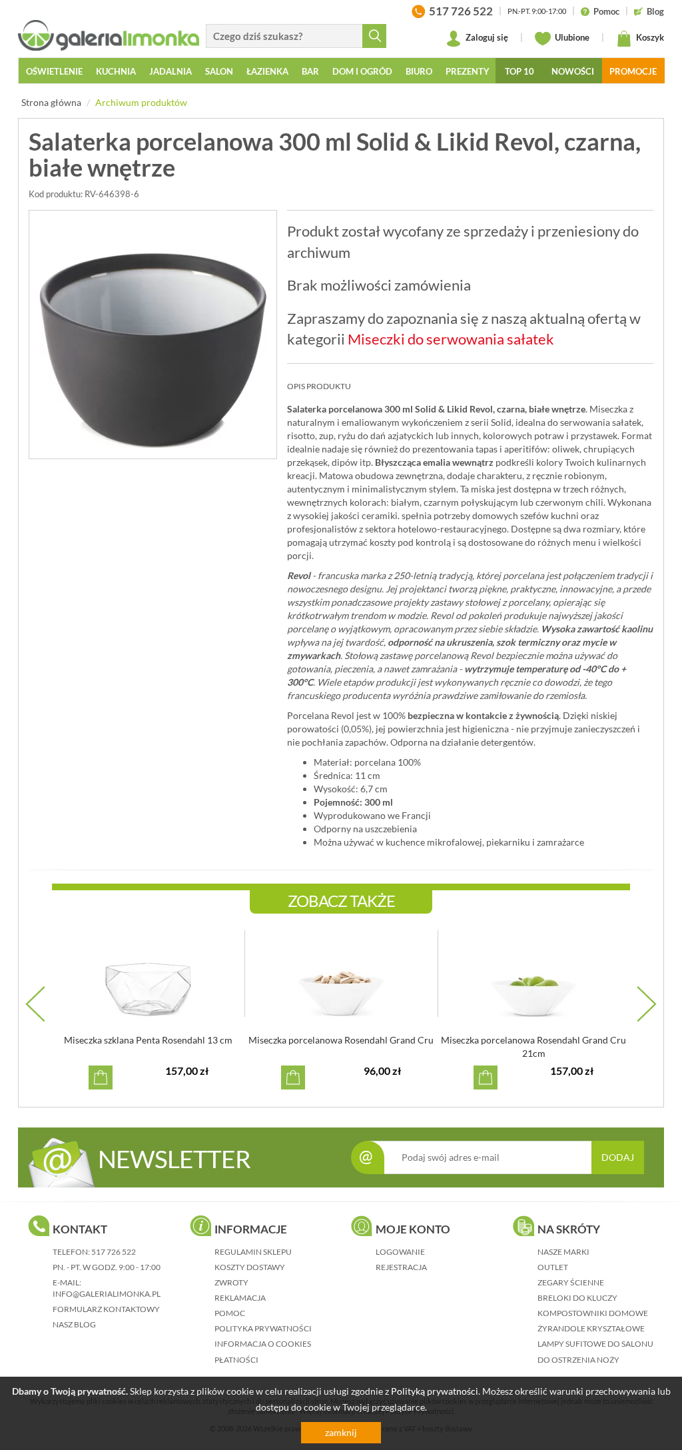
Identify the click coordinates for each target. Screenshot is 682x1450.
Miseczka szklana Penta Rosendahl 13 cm (148, 1040)
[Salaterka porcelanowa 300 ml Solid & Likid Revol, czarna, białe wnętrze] (153, 334)
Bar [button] (310, 71)
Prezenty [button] (468, 71)
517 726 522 (113, 1252)
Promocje (633, 71)
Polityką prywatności (434, 1391)
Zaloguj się (486, 37)
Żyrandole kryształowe (591, 1328)
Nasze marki (563, 1252)
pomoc (229, 1313)
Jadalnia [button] (170, 71)
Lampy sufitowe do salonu (595, 1344)
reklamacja (240, 1298)
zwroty (231, 1282)
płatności (236, 1360)
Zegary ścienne (570, 1282)
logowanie (400, 1252)
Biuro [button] (419, 71)
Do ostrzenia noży (578, 1360)
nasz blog (74, 1324)
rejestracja (401, 1267)
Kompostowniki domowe (592, 1313)
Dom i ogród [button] (362, 71)
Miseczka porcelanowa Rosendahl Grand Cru (341, 1040)
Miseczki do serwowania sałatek (451, 339)
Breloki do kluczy (577, 1298)
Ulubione (571, 37)
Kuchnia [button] (116, 71)
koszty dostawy (249, 1267)
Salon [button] (219, 71)
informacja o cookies (262, 1344)
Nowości (572, 71)
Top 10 (519, 71)
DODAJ (617, 1157)
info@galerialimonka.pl (107, 1294)
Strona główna (51, 102)
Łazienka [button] (267, 71)
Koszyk (649, 37)
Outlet (552, 1267)
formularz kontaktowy (106, 1309)
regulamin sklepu (253, 1252)
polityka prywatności (263, 1328)
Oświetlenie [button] (54, 71)
